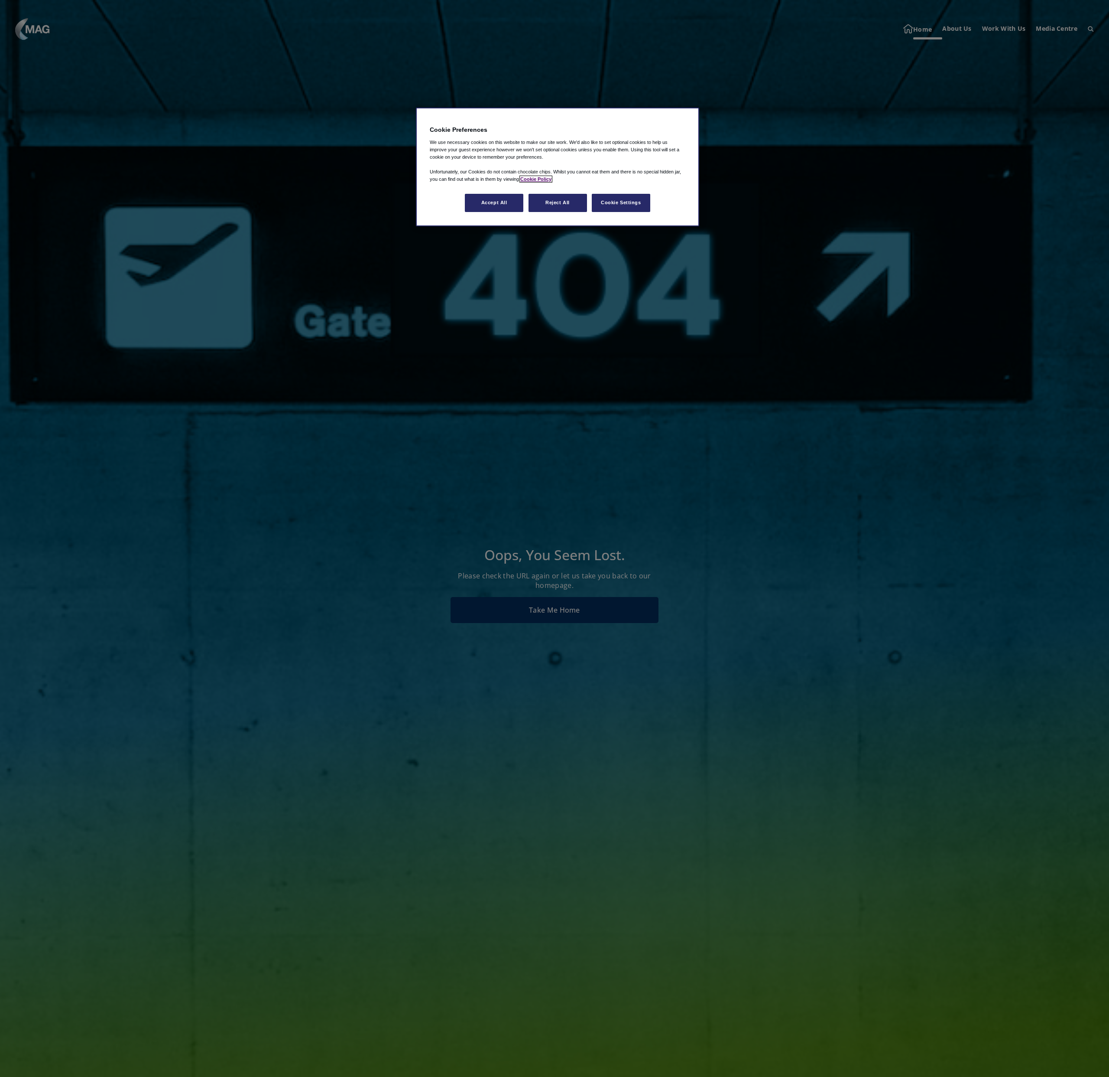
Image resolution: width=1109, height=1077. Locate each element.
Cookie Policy (535, 179)
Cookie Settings (621, 202)
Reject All (557, 202)
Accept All (494, 202)
